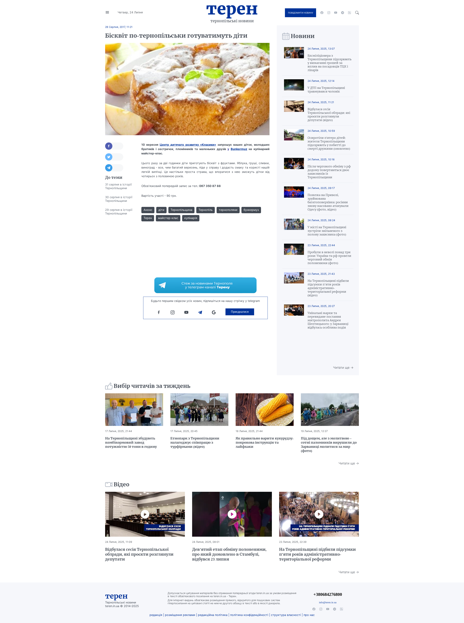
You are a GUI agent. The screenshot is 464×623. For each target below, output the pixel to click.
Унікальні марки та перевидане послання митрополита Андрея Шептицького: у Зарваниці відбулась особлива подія (328, 320)
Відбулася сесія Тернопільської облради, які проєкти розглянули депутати (139, 554)
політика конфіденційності (249, 615)
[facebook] (321, 12)
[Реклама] (205, 285)
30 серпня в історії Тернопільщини (118, 199)
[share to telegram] (114, 167)
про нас (309, 615)
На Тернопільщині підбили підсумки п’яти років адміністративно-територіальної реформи (317, 554)
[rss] (349, 12)
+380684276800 (327, 594)
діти (161, 210)
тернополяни (228, 210)
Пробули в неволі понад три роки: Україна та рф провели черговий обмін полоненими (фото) (329, 257)
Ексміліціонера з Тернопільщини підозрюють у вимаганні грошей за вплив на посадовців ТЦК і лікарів (329, 63)
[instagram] (328, 12)
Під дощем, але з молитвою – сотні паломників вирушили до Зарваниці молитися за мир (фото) (329, 444)
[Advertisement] (119, 272)
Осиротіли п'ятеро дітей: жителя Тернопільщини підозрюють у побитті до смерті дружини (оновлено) (329, 143)
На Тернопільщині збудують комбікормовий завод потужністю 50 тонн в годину (131, 442)
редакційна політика (212, 615)
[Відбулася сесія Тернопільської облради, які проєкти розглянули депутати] (145, 514)
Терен (232, 9)
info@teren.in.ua (327, 602)
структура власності (286, 615)
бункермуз (251, 210)
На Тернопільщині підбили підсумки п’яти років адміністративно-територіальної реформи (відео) (328, 288)
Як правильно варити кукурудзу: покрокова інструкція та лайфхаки (264, 442)
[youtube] (335, 12)
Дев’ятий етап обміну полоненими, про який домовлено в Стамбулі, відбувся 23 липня (229, 554)
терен (116, 596)
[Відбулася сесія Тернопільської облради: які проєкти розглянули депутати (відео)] (294, 111)
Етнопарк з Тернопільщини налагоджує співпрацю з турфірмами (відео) (194, 442)
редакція (156, 615)
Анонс (148, 210)
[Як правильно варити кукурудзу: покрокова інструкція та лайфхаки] (265, 409)
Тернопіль (205, 210)
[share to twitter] (114, 157)
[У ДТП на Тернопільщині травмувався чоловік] (294, 86)
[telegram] (342, 12)
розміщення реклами (180, 615)
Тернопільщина (181, 210)
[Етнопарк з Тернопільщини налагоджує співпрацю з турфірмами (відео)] (199, 409)
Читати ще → (343, 367)
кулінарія (190, 218)
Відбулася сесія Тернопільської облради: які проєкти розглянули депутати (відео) (329, 114)
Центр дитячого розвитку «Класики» (188, 144)
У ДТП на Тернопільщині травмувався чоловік (326, 89)
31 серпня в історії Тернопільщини (118, 186)
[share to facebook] (114, 146)
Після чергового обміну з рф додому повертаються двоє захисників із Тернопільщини (329, 172)
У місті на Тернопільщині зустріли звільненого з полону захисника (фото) (327, 230)
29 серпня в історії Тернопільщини (118, 211)
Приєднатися (240, 311)
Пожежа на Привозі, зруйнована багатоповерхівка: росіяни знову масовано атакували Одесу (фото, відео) (328, 202)
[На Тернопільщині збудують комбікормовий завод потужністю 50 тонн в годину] (134, 409)
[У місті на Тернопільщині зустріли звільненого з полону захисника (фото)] (294, 227)
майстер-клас (168, 218)
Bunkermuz (239, 149)
